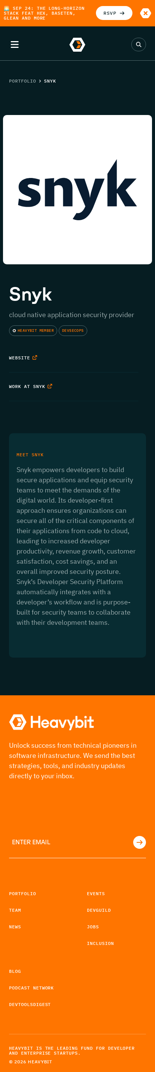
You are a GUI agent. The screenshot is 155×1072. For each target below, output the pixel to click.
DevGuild (99, 910)
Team (15, 910)
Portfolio (22, 81)
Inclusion (100, 943)
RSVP (110, 13)
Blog (15, 971)
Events (96, 893)
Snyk (50, 81)
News (15, 926)
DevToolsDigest (30, 1004)
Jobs (93, 926)
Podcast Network (31, 988)
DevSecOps (73, 331)
